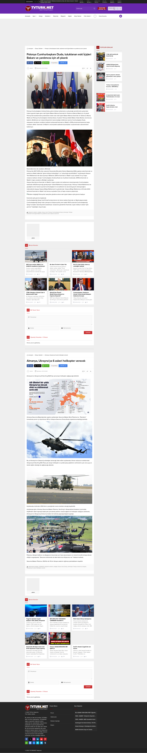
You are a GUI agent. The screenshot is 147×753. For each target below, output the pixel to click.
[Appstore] (33, 742)
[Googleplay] (37, 742)
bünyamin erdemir (32, 212)
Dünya (36, 48)
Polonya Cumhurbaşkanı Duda (55, 212)
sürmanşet (65, 212)
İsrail (47, 212)
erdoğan (40, 212)
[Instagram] (33, 739)
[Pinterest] (45, 739)
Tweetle (39, 62)
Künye (52, 713)
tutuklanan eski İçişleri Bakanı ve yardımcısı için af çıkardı (40, 213)
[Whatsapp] (26, 742)
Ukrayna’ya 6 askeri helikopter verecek (36, 568)
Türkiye (70, 212)
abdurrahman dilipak (33, 566)
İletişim (52, 725)
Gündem (41, 48)
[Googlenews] (30, 742)
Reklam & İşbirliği (55, 721)
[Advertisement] (73, 31)
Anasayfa (30, 48)
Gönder (47, 62)
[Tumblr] (45, 742)
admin (31, 68)
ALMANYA (41, 566)
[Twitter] (30, 739)
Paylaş (31, 62)
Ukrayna (84, 566)
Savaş (65, 566)
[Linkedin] (37, 739)
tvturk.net (56, 213)
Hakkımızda (53, 717)
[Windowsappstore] (41, 742)
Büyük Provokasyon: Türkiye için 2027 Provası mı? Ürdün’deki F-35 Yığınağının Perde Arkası (57, 1)
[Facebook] (26, 739)
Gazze (43, 212)
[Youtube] (41, 739)
